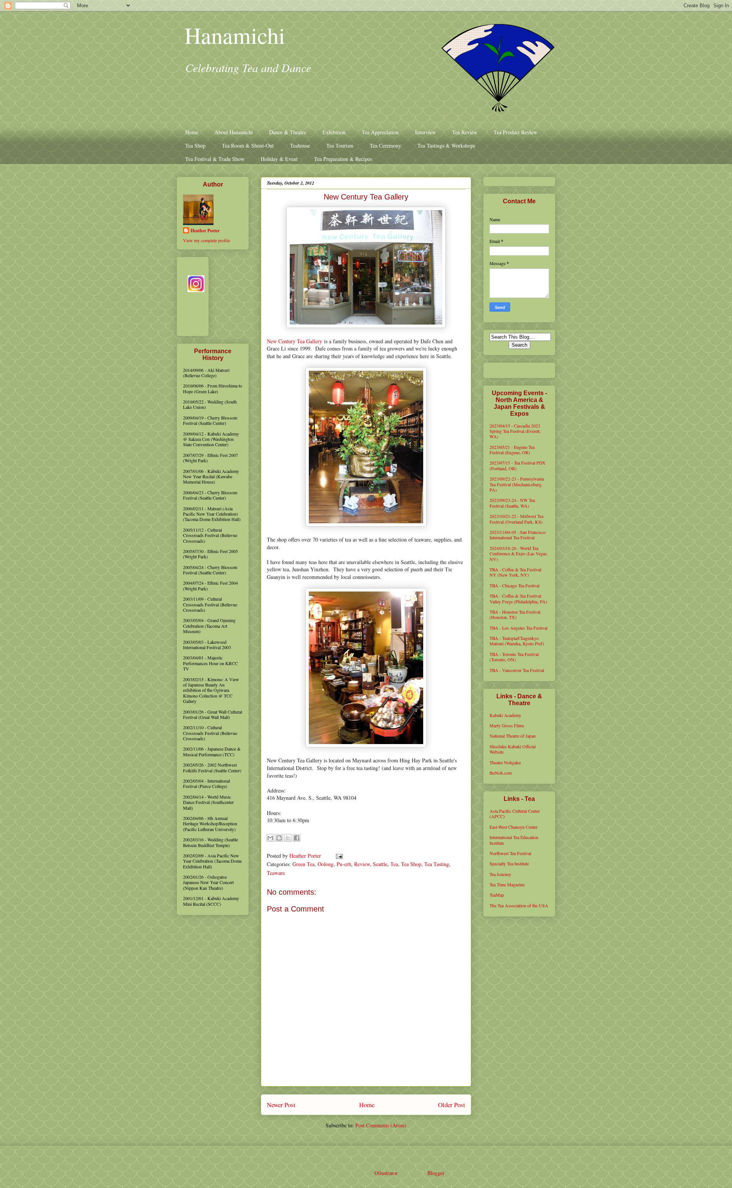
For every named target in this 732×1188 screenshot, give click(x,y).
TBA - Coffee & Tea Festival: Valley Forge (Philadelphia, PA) (518, 598)
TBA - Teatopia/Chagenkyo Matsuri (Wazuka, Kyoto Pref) (517, 640)
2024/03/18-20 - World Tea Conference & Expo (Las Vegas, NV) (519, 553)
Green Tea (303, 864)
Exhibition (334, 132)
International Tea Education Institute (514, 840)
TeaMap (497, 895)
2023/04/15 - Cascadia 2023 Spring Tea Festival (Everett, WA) (515, 431)
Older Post (451, 1104)
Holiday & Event (279, 158)
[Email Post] (338, 855)
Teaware (276, 872)
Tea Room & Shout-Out (248, 145)
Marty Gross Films (507, 725)
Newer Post (281, 1104)
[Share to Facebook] (296, 838)
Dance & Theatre (287, 132)
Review (362, 864)
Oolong (326, 864)
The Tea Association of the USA (519, 905)
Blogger (435, 1173)
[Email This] (270, 838)
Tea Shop (195, 145)
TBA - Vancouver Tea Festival (517, 670)
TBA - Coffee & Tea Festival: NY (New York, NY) (516, 572)
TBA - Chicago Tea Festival (514, 585)
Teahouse (300, 145)
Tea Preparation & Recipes (343, 158)
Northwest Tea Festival (510, 853)
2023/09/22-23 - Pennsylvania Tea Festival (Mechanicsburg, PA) (517, 484)
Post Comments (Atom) (380, 1125)
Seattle (380, 864)
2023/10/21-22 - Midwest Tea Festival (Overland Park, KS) (516, 518)
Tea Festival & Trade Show (214, 158)
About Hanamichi (234, 132)
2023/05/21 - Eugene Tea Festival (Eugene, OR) (512, 449)
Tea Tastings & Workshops (446, 145)
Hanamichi (235, 35)
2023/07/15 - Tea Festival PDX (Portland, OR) (518, 465)
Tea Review (464, 132)
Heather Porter (306, 855)
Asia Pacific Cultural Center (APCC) (515, 813)
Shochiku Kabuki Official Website (513, 749)
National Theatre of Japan (513, 736)
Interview (425, 132)
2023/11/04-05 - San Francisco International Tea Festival (518, 534)
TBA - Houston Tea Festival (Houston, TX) (515, 614)
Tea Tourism (339, 145)
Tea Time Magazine (507, 884)
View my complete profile (206, 240)
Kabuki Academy (505, 715)
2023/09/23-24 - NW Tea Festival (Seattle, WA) (512, 502)
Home (191, 132)
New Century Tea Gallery (294, 341)
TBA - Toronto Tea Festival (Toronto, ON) (514, 656)
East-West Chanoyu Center (514, 827)
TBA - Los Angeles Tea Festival (518, 628)
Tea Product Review (515, 132)
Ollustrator (385, 1173)
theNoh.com (501, 773)
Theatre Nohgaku (505, 762)
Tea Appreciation (380, 132)
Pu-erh (344, 864)
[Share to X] (288, 838)
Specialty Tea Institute (509, 863)
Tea (394, 864)
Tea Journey (500, 874)
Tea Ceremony (385, 145)
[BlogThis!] (279, 838)
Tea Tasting (436, 864)
